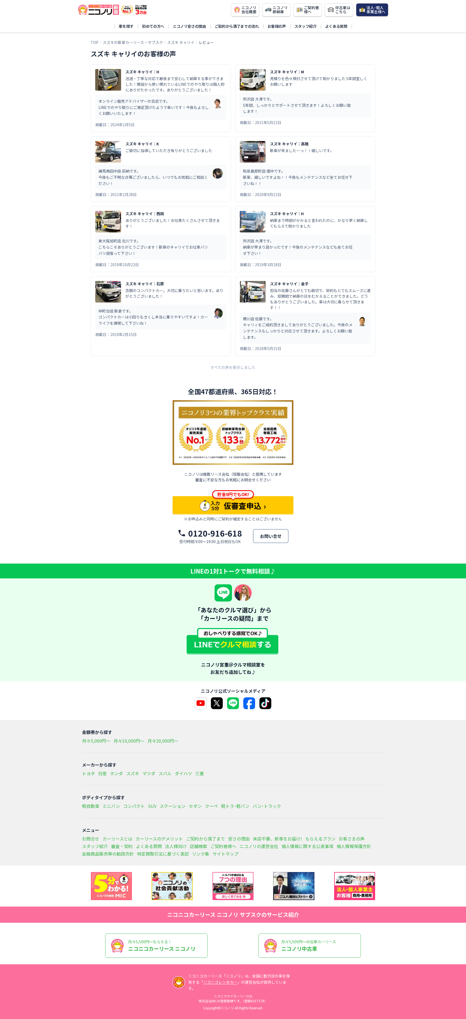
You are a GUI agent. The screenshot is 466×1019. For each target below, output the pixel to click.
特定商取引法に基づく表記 (163, 853)
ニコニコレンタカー (220, 982)
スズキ (132, 773)
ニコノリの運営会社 (258, 846)
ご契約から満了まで (205, 838)
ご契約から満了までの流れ (237, 26)
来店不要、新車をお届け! (277, 838)
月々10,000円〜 (129, 740)
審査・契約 (122, 846)
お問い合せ (271, 536)
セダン (195, 806)
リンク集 (200, 853)
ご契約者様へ (223, 846)
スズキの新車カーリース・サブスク (133, 42)
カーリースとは (117, 838)
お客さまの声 (352, 838)
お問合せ (90, 838)
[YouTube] (201, 703)
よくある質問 (336, 26)
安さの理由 (239, 838)
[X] (217, 703)
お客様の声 (277, 26)
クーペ (211, 806)
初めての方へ (153, 26)
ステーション (173, 806)
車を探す (126, 26)
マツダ (148, 773)
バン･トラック (267, 806)
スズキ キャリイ (180, 42)
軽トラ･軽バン (235, 806)
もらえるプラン (320, 838)
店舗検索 (198, 846)
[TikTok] (265, 703)
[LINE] (233, 703)
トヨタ (88, 773)
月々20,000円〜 (163, 740)
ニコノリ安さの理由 (189, 26)
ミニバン (111, 806)
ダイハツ (183, 773)
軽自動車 (90, 806)
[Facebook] (249, 703)
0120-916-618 (215, 533)
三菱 (199, 773)
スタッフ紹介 (305, 26)
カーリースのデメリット (159, 838)
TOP (94, 42)
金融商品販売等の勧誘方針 (108, 853)
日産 (102, 773)
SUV (152, 806)
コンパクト (134, 806)
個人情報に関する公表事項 (307, 846)
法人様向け (176, 846)
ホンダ (116, 773)
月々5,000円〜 (96, 740)
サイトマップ (225, 853)
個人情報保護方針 (354, 846)
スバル (165, 773)
